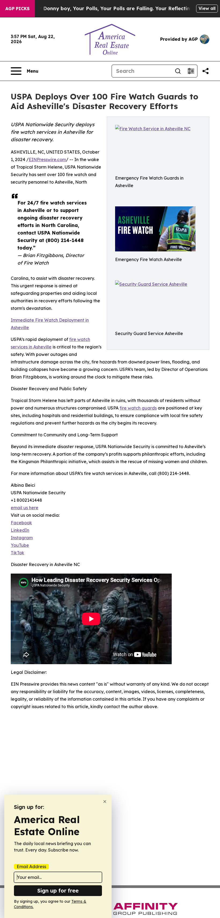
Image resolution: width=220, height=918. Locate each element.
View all (207, 8)
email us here (24, 507)
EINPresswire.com (47, 159)
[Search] (177, 71)
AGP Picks (17, 8)
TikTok (17, 552)
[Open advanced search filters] (190, 71)
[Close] (104, 801)
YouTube (20, 545)
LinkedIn (20, 530)
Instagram (22, 537)
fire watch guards (138, 408)
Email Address (31, 866)
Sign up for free (58, 890)
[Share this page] (205, 71)
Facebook (21, 522)
